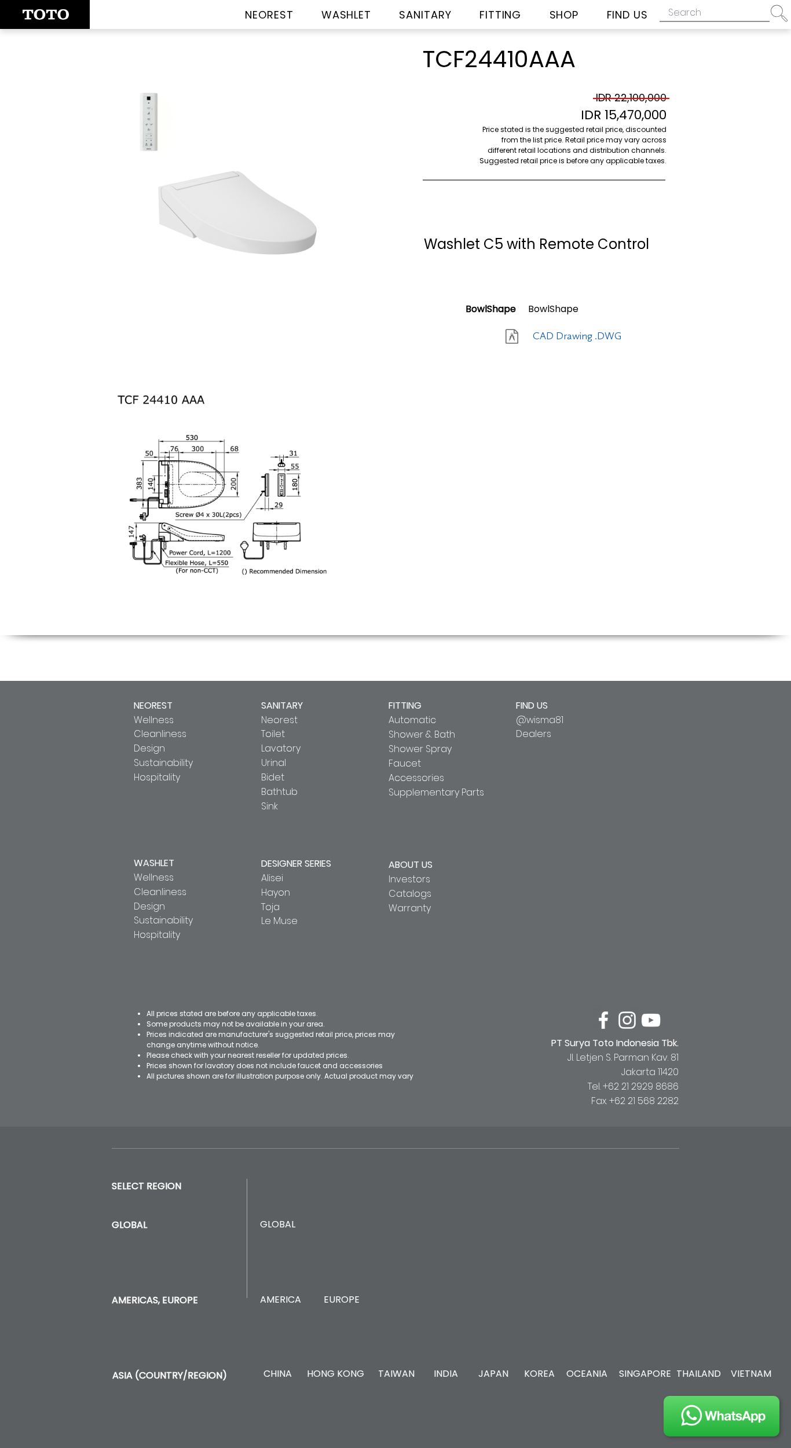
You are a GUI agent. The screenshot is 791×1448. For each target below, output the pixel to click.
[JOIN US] (721, 1416)
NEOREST (153, 705)
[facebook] (603, 1020)
